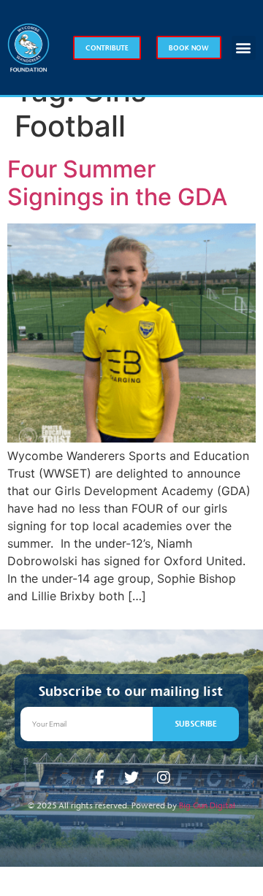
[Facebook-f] (99, 777)
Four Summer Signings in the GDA (117, 183)
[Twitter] (131, 777)
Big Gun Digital (207, 805)
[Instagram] (163, 777)
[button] (244, 48)
